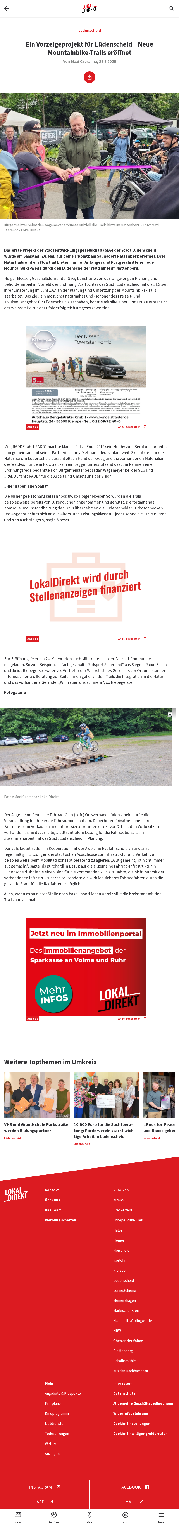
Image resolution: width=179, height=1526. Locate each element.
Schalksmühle (124, 1361)
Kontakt (52, 1190)
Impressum (123, 1383)
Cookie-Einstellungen (131, 1423)
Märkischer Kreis (126, 1310)
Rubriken (121, 1190)
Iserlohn (119, 1260)
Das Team (53, 1210)
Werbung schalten (60, 1220)
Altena (118, 1200)
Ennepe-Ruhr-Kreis (128, 1220)
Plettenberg (123, 1351)
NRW (117, 1331)
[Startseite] (89, 11)
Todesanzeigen (57, 1433)
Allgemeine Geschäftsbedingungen (143, 1403)
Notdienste (54, 1423)
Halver (118, 1230)
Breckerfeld (122, 1210)
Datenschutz (124, 1393)
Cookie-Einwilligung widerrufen (140, 1433)
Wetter (50, 1443)
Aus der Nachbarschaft (130, 1371)
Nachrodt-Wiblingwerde (132, 1320)
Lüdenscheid (89, 31)
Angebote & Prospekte (63, 1393)
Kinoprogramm (57, 1413)
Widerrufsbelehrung (130, 1413)
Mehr (49, 1383)
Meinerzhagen (124, 1300)
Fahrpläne (53, 1403)
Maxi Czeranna (84, 62)
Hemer (118, 1240)
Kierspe (119, 1270)
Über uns (52, 1200)
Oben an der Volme (128, 1341)
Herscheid (121, 1250)
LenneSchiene (124, 1290)
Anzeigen (52, 1454)
